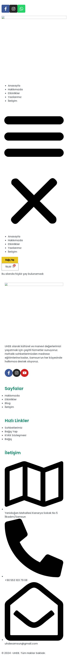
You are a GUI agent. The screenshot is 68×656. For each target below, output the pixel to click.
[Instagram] (13, 9)
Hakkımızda (15, 89)
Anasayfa (14, 85)
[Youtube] (24, 373)
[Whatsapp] (21, 9)
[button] (34, 169)
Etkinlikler (14, 93)
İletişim (12, 101)
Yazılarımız (15, 97)
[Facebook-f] (5, 9)
